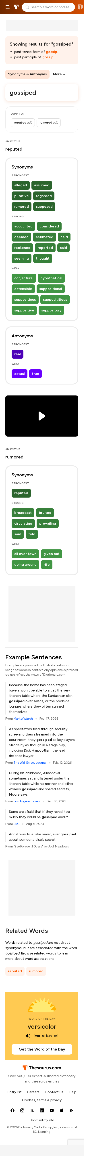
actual (19, 374)
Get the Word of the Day (42, 1049)
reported (45, 248)
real (17, 354)
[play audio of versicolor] (28, 1035)
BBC (16, 824)
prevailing (47, 523)
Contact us (54, 1092)
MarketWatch (23, 719)
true (35, 374)
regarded (44, 196)
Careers (33, 1092)
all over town (25, 554)
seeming (21, 258)
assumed (41, 185)
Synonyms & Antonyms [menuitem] (27, 74)
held (64, 237)
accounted (23, 226)
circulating (23, 523)
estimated (44, 237)
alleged (20, 185)
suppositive (24, 310)
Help (72, 1092)
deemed (21, 237)
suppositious (25, 299)
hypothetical (51, 278)
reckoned (22, 248)
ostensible (23, 289)
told (31, 534)
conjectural (23, 278)
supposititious (55, 299)
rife (47, 564)
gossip (51, 52)
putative (21, 196)
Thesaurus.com (16, 7)
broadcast (23, 513)
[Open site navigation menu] (8, 7)
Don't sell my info (42, 1120)
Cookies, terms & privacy (42, 1100)
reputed (21, 493)
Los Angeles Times (27, 801)
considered (49, 226)
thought (43, 258)
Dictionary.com (80, 7)
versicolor (42, 1026)
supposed (44, 206)
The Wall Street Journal (30, 763)
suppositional (50, 289)
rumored (21, 206)
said (63, 248)
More (57, 74)
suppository (51, 310)
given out (52, 554)
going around (25, 564)
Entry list (14, 1092)
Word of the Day (42, 1018)
